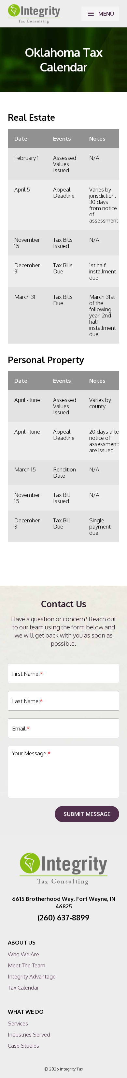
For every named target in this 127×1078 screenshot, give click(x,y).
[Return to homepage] (34, 13)
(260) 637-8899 (63, 917)
